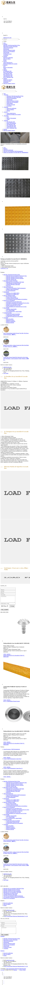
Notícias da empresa (7, 79)
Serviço (5, 61)
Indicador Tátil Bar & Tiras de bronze (14, 277)
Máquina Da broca (10, 320)
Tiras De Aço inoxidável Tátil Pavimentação (13, 151)
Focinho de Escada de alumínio (13, 314)
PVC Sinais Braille (10, 310)
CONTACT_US (4, 268)
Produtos (5, 44)
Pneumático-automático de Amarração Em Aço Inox (17, 303)
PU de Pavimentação (10, 290)
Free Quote (5, 373)
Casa (4, 42)
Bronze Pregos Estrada (11, 296)
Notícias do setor (7, 81)
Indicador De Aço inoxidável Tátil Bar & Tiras (16, 275)
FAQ (4, 66)
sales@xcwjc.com (7, 37)
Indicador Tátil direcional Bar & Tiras (11, 45)
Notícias (5, 78)
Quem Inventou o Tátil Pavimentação (11, 749)
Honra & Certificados (8, 57)
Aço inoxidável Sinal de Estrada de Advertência (16, 299)
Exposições (5, 82)
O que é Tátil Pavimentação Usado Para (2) (12, 768)
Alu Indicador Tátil (7, 73)
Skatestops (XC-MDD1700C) (12, 293)
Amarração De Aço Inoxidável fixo (14, 301)
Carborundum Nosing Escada (12, 315)
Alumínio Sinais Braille (11, 309)
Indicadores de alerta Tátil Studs (10, 46)
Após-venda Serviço (7, 62)
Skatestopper (6, 49)
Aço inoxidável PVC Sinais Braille (14, 311)
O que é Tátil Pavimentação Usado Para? (12, 758)
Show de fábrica (7, 58)
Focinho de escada (7, 53)
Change (12, 606)
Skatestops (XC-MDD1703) (12, 294)
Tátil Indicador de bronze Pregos (13, 283)
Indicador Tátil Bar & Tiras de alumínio (15, 278)
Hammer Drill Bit (10, 322)
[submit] (19, 39)
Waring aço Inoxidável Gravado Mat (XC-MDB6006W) (15, 152)
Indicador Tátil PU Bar (11, 279)
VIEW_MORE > (7, 654)
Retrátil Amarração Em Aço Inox (13, 305)
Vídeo (4, 68)
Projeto (4, 60)
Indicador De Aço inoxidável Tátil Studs (15, 282)
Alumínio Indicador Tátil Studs (13, 284)
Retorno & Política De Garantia (10, 63)
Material (5, 69)
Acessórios (5, 55)
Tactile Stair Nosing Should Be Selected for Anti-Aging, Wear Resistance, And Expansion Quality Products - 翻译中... (16, 359)
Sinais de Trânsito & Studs (9, 50)
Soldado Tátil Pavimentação (12, 289)
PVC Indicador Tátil (7, 74)
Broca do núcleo (9, 319)
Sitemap (15, 969)
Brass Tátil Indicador (8, 72)
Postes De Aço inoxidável (9, 51)
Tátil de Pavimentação (8, 47)
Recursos (5, 65)
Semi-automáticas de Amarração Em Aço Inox (16, 306)
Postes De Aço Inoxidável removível (14, 304)
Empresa (5, 56)
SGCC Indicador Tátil (8, 77)
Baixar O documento (8, 67)
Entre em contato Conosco (9, 83)
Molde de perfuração (10, 321)
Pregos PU (8, 285)
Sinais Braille (6, 52)
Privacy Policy (22, 969)
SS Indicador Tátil (7, 71)
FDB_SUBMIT (4, 609)
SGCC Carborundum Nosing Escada (11, 701)
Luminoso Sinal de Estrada (12, 298)
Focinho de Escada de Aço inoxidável (14, 316)
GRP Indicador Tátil (7, 76)
